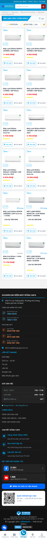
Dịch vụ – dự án (8, 360)
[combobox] (30, 6)
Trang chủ (5, 12)
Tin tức (5, 364)
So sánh (19, 63)
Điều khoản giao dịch (10, 375)
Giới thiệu (6, 357)
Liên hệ (5, 368)
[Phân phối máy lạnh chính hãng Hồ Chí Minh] (7, 6)
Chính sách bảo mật (10, 414)
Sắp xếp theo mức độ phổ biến (12, 24)
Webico (24, 524)
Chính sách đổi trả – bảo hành (14, 418)
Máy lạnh (15, 12)
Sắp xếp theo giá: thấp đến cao (29, 24)
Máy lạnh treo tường (28, 12)
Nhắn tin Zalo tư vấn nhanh (25, 486)
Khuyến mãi (6, 372)
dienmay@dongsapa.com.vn (16, 348)
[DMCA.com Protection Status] (23, 528)
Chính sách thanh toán (11, 422)
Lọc (42, 18)
